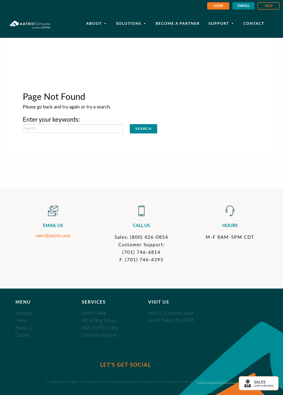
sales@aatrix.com (53, 235)
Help (269, 6)
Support (218, 23)
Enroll (243, 6)
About (94, 23)
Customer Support (99, 335)
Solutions (128, 23)
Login (218, 6)
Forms (21, 320)
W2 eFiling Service (99, 320)
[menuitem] (218, 6)
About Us (24, 328)
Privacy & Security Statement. (217, 381)
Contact (253, 23)
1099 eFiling (94, 313)
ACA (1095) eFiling (100, 328)
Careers (22, 335)
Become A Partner (178, 23)
